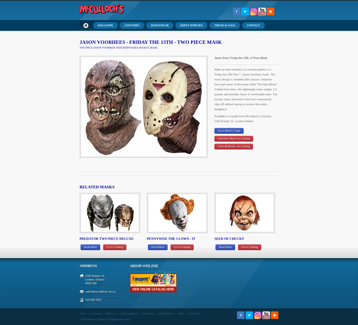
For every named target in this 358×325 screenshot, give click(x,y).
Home (83, 313)
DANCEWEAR (160, 25)
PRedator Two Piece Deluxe (107, 238)
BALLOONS (105, 25)
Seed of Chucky (229, 238)
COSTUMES (132, 25)
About (180, 313)
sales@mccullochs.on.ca (100, 291)
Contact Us (194, 313)
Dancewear (148, 313)
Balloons (111, 313)
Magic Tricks (166, 313)
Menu (86, 25)
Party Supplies (129, 313)
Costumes (96, 313)
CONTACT (253, 25)
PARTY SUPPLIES (191, 25)
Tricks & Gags (224, 25)
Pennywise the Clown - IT (171, 238)
